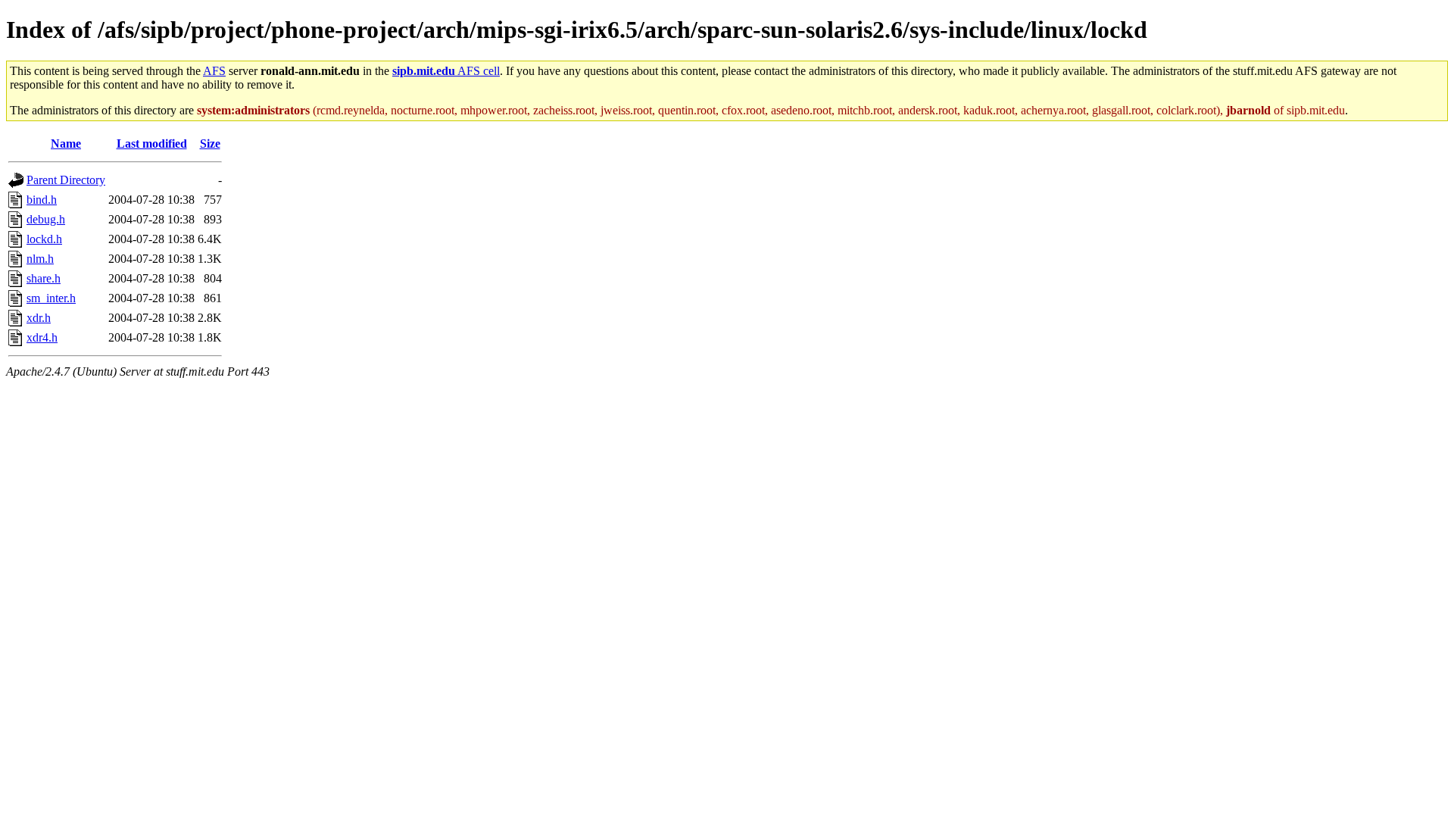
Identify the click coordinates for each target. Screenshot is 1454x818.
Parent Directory (66, 179)
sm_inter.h (51, 298)
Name (66, 143)
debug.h (46, 219)
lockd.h (44, 239)
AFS (214, 70)
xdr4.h (42, 337)
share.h (44, 278)
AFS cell (446, 70)
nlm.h (40, 258)
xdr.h (39, 317)
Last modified (152, 143)
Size (210, 143)
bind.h (42, 199)
